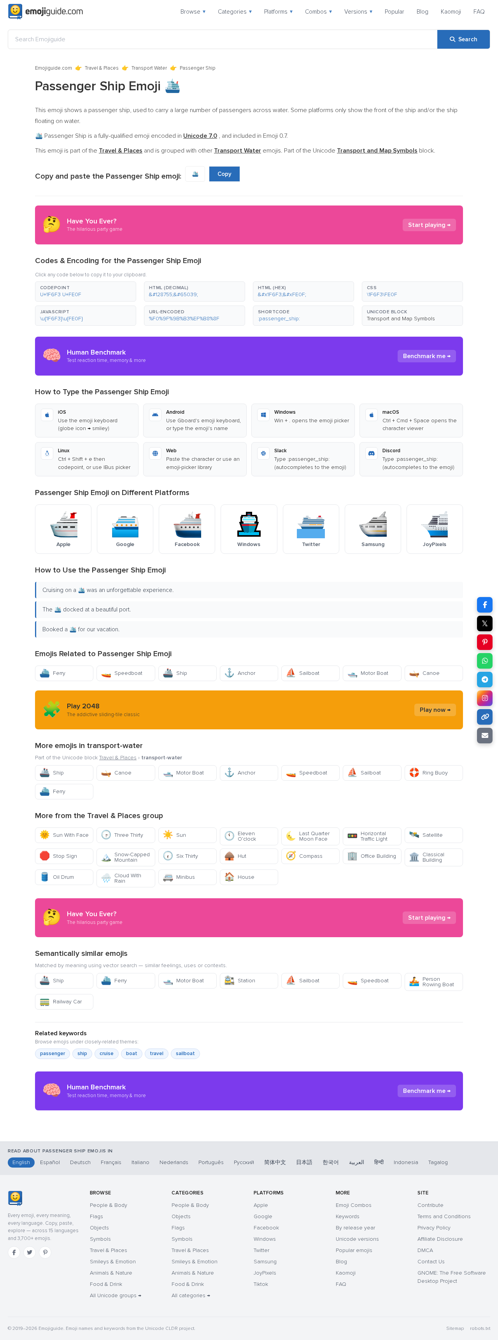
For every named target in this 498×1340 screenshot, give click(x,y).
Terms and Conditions (444, 1216)
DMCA (425, 1250)
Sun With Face (64, 835)
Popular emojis (354, 1250)
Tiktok (261, 1284)
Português (211, 1162)
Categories (235, 11)
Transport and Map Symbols (401, 318)
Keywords (347, 1216)
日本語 (304, 1162)
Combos (318, 11)
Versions (358, 11)
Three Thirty (122, 835)
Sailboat (302, 673)
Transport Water (149, 68)
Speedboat (121, 673)
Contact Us (431, 1261)
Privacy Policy (434, 1227)
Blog (422, 11)
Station (239, 980)
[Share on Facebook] (485, 605)
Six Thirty (180, 856)
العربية (356, 1162)
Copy (224, 173)
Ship (175, 673)
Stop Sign (58, 856)
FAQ (479, 11)
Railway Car (60, 1001)
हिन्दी (379, 1162)
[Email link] (485, 735)
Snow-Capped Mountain (125, 857)
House (239, 877)
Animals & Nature (111, 1273)
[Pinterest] (45, 1252)
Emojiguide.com (53, 68)
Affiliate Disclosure (440, 1239)
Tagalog (438, 1162)
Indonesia (406, 1162)
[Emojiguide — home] (45, 11)
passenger (52, 1053)
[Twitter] (29, 1252)
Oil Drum (56, 877)
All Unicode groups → (115, 1295)
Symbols (100, 1239)
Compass (304, 856)
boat (131, 1053)
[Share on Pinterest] (485, 642)
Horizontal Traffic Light (367, 836)
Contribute (430, 1205)
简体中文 (275, 1162)
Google (263, 1216)
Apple (261, 1205)
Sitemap (455, 1328)
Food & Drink (106, 1284)
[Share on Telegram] (485, 679)
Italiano (140, 1162)
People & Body (108, 1205)
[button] (85, 291)
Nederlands (174, 1162)
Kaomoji (451, 11)
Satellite (426, 835)
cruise (107, 1053)
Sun (174, 835)
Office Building (371, 856)
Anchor (239, 673)
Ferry (52, 673)
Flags (96, 1216)
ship (82, 1053)
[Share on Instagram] (485, 698)
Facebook (266, 1227)
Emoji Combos (354, 1205)
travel (156, 1053)
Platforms (278, 11)
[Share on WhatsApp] (485, 661)
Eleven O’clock (240, 836)
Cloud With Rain (121, 878)
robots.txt (480, 1328)
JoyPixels (265, 1273)
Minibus (179, 877)
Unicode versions (357, 1239)
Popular (394, 11)
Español (50, 1162)
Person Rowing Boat (431, 982)
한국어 (331, 1162)
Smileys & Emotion (113, 1261)
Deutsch (80, 1162)
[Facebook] (14, 1252)
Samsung (265, 1261)
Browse (193, 11)
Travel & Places (102, 68)
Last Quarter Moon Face (308, 836)
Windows (265, 1239)
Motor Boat (367, 673)
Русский (244, 1162)
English (21, 1162)
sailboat (185, 1053)
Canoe (424, 673)
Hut (235, 856)
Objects (99, 1227)
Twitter (261, 1250)
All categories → (191, 1295)
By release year (355, 1227)
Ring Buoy (428, 772)
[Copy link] (485, 717)
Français (111, 1162)
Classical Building (426, 857)
